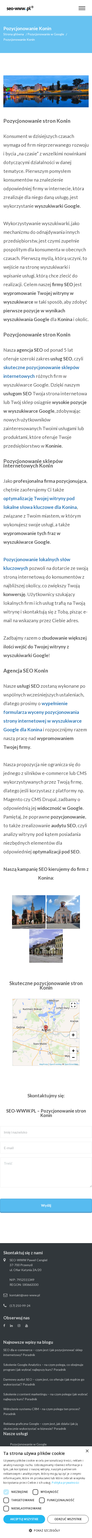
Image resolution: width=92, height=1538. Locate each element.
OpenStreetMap (71, 1064)
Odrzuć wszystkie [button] (68, 1519)
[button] (46, 1028)
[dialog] (46, 1492)
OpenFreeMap (55, 1064)
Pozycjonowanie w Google (45, 34)
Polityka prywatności (65, 1483)
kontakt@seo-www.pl (25, 1295)
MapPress (43, 1064)
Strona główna (13, 34)
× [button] (87, 1451)
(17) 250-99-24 (20, 1305)
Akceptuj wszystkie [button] (24, 1519)
